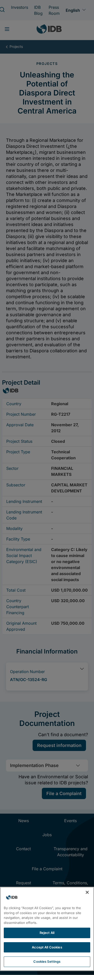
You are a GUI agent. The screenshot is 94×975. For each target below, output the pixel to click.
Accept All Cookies (47, 947)
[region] (47, 929)
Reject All (47, 933)
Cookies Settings (46, 961)
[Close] (87, 892)
